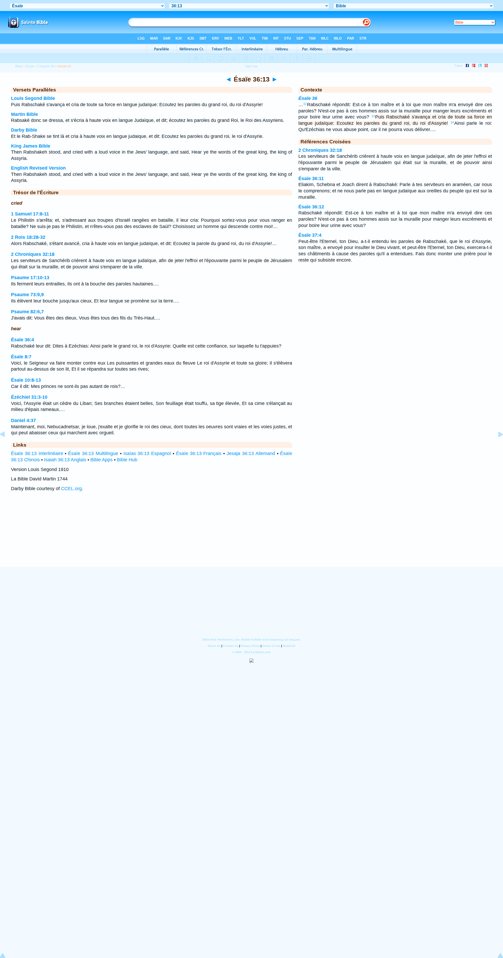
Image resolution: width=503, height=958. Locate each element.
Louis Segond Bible (33, 98)
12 (305, 103)
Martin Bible (24, 114)
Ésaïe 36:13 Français (199, 453)
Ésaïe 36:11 (311, 178)
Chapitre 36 (45, 66)
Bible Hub (127, 459)
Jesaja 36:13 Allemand (251, 453)
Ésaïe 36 (307, 98)
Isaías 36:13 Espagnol (147, 453)
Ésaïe (30, 66)
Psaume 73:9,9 (27, 294)
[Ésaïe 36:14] (496, 446)
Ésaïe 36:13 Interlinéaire (37, 453)
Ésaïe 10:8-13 (26, 380)
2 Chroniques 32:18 (32, 254)
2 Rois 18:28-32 (28, 237)
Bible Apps (101, 459)
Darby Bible (24, 130)
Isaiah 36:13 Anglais (65, 459)
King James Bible (30, 146)
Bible (19, 66)
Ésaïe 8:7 (21, 356)
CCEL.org (71, 488)
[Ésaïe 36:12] (6, 446)
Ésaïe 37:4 (309, 235)
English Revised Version (38, 168)
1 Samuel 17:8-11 (30, 214)
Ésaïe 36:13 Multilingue (93, 453)
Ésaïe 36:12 (311, 206)
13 (373, 116)
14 (452, 122)
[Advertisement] (251, 534)
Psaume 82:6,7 (27, 311)
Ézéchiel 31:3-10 (29, 397)
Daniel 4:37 (23, 420)
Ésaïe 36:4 (22, 339)
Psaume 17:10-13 (30, 277)
